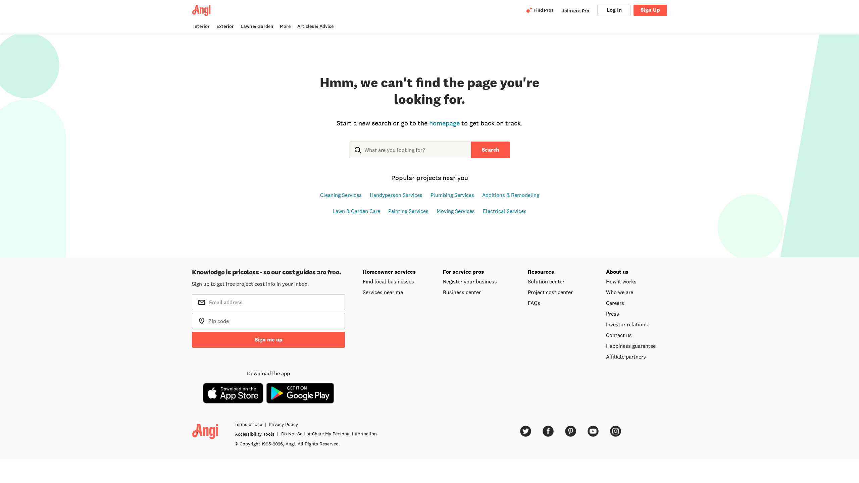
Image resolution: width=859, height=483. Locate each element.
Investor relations (627, 324)
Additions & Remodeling (510, 195)
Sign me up (269, 339)
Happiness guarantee (631, 345)
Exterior (225, 26)
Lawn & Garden (257, 26)
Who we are (619, 292)
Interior (201, 26)
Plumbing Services (452, 195)
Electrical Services (504, 211)
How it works (621, 281)
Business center (462, 292)
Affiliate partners (626, 356)
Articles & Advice (315, 26)
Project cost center (550, 292)
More (285, 26)
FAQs (534, 303)
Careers (615, 303)
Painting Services (408, 211)
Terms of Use (248, 424)
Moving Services (456, 211)
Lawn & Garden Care (356, 211)
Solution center (546, 281)
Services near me (383, 292)
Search (490, 149)
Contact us (619, 335)
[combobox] (410, 155)
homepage (444, 123)
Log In (614, 9)
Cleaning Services (341, 195)
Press (612, 313)
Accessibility (254, 434)
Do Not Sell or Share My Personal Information (329, 434)
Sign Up (650, 9)
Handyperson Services (396, 195)
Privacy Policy (283, 424)
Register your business (470, 281)
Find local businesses (388, 281)
